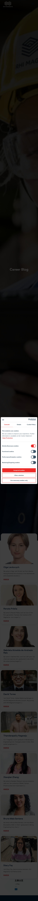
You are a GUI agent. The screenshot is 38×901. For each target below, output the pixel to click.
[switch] (33, 451)
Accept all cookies (19, 470)
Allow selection (19, 475)
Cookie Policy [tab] (31, 424)
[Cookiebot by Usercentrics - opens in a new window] (28, 419)
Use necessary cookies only (19, 480)
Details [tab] (19, 424)
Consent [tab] (6, 424)
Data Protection (7, 438)
